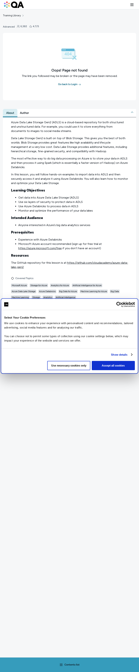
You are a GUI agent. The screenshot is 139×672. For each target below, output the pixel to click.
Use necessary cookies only (68, 365)
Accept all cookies (113, 365)
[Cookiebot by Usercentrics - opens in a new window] (119, 304)
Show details (119, 354)
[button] (132, 5)
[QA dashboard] (14, 4)
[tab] (10, 113)
